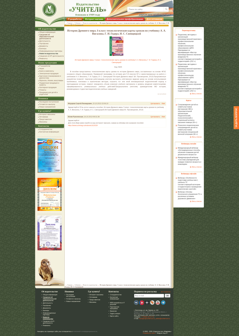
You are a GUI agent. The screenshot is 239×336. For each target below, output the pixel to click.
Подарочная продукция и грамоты (49, 84)
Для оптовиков (154, 19)
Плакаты (42, 90)
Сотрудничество (45, 129)
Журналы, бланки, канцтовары (51, 80)
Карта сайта (114, 316)
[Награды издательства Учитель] (49, 210)
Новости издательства (48, 54)
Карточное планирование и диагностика (50, 77)
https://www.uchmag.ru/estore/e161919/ (83, 125)
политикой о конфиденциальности (85, 331)
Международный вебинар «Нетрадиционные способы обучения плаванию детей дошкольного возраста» (189, 151)
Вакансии (113, 311)
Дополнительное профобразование (125, 19)
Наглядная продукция (48, 87)
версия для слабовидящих (154, 14)
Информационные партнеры (50, 51)
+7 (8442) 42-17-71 (147, 317)
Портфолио (44, 44)
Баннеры (42, 49)
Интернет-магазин (94, 19)
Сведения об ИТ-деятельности (51, 56)
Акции (41, 69)
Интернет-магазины (47, 114)
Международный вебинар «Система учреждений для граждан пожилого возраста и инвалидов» (189, 161)
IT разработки (44, 66)
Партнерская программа (114, 307)
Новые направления (47, 107)
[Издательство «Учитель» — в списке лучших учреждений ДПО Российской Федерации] (49, 172)
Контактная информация (49, 132)
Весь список (197, 94)
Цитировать (155, 104)
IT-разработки (75, 19)
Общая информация (47, 32)
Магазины (43, 122)
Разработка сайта (149, 333)
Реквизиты (43, 59)
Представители (45, 119)
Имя (163, 104)
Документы (43, 46)
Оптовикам (43, 117)
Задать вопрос (115, 313)
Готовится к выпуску (47, 104)
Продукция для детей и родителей (48, 93)
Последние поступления (49, 102)
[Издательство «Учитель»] (49, 26)
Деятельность (44, 41)
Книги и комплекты (46, 71)
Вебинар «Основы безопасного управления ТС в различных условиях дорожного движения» (190, 195)
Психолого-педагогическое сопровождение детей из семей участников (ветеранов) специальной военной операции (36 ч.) (188, 129)
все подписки (165, 292)
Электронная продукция (49, 74)
